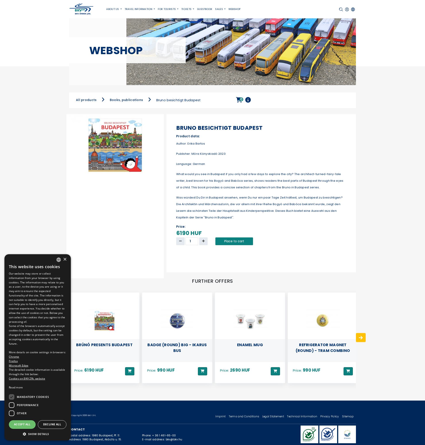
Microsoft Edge (18, 365)
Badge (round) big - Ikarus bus (104, 347)
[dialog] (37, 347)
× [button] (64, 259)
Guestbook (204, 9)
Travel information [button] (139, 9)
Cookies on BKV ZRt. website (27, 378)
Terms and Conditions (244, 416)
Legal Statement (273, 416)
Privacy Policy (330, 416)
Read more (16, 387)
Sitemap (348, 416)
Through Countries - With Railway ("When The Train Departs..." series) (323, 350)
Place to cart (234, 241)
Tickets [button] (186, 9)
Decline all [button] (52, 424)
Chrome (14, 357)
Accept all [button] (22, 424)
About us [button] (113, 9)
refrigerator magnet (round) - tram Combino (250, 347)
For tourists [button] (167, 9)
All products (86, 100)
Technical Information (302, 416)
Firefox (13, 361)
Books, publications (126, 100)
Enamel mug (177, 344)
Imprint (220, 416)
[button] (341, 9)
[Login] (347, 9)
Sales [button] (219, 9)
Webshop (234, 9)
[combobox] (58, 260)
